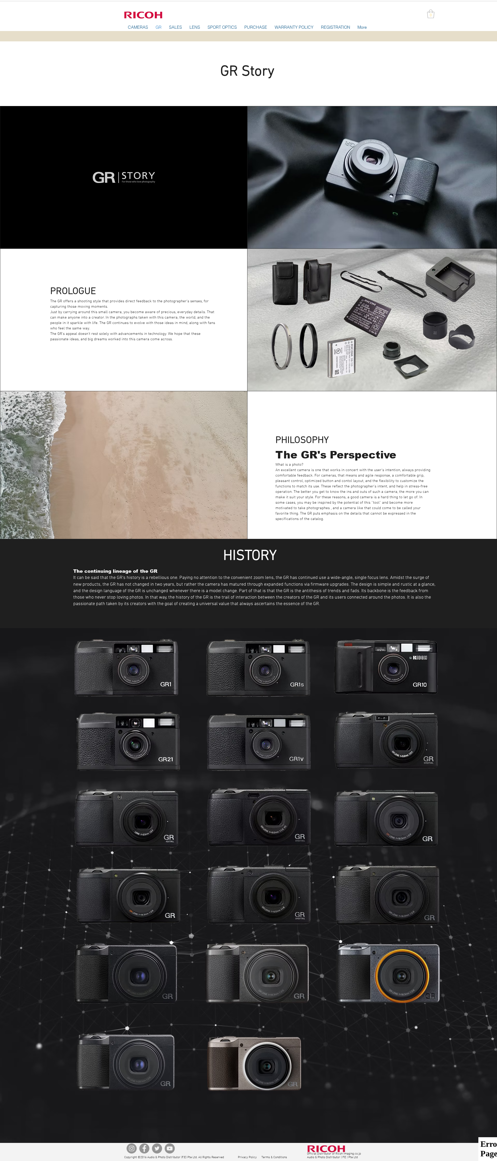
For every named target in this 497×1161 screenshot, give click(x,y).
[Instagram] (132, 1148)
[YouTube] (170, 1148)
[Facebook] (144, 1148)
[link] (430, 14)
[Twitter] (157, 1148)
